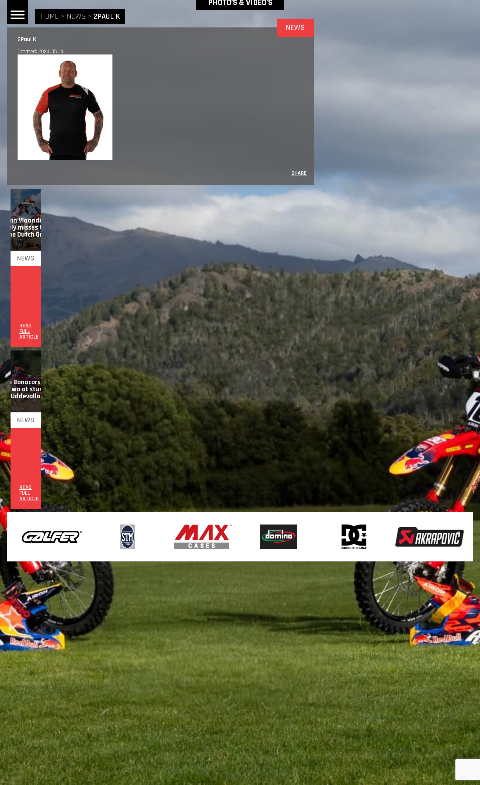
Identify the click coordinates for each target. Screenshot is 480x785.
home (49, 16)
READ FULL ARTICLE (29, 331)
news (76, 16)
